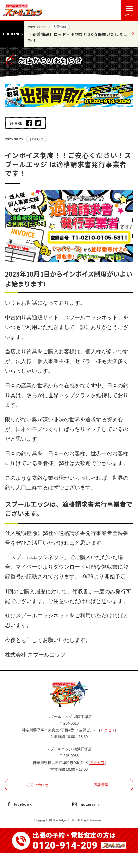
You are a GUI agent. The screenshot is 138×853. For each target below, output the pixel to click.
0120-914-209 (65, 845)
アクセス (107, 730)
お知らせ (36, 139)
